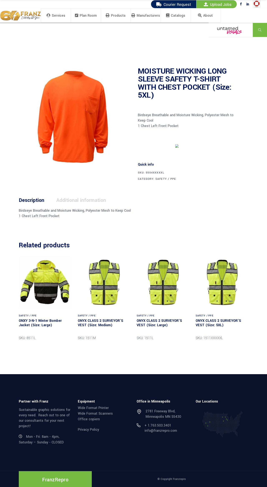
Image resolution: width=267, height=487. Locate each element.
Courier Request (177, 4)
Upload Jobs (221, 4)
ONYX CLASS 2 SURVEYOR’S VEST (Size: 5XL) (218, 322)
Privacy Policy (88, 429)
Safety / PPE (165, 179)
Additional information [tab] (81, 200)
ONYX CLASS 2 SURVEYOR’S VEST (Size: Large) (159, 322)
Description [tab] (31, 200)
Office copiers (89, 419)
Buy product (153, 146)
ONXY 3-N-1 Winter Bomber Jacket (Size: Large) (40, 322)
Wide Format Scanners (95, 413)
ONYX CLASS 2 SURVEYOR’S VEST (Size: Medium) (100, 322)
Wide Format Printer (93, 407)
